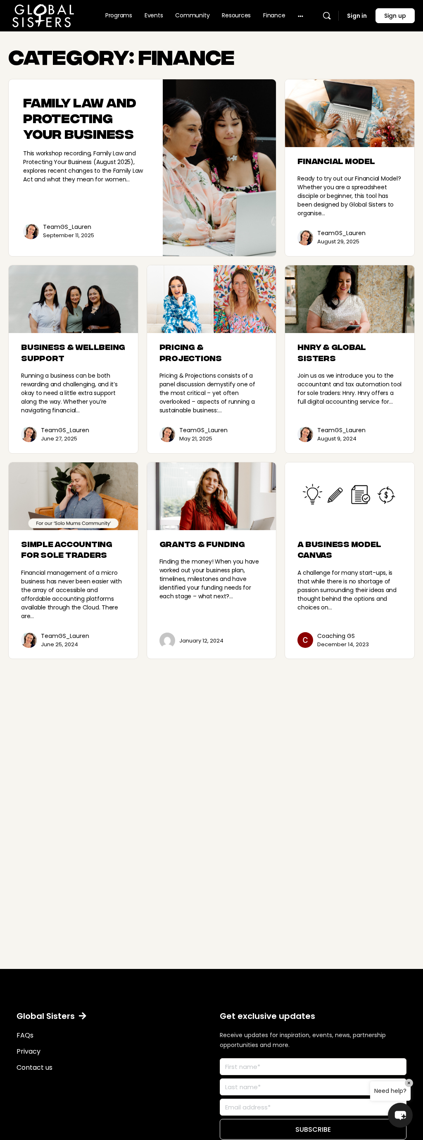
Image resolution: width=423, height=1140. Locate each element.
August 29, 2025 (338, 241)
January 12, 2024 (201, 641)
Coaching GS (336, 636)
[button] (51, 1016)
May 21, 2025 (195, 439)
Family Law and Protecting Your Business (79, 117)
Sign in (357, 16)
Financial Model (336, 160)
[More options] (300, 15)
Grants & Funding (202, 543)
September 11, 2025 (68, 235)
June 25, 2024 (59, 644)
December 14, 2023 (343, 644)
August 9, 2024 (336, 439)
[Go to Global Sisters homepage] (43, 14)
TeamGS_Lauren (67, 227)
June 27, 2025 (59, 439)
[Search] (326, 16)
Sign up (395, 16)
